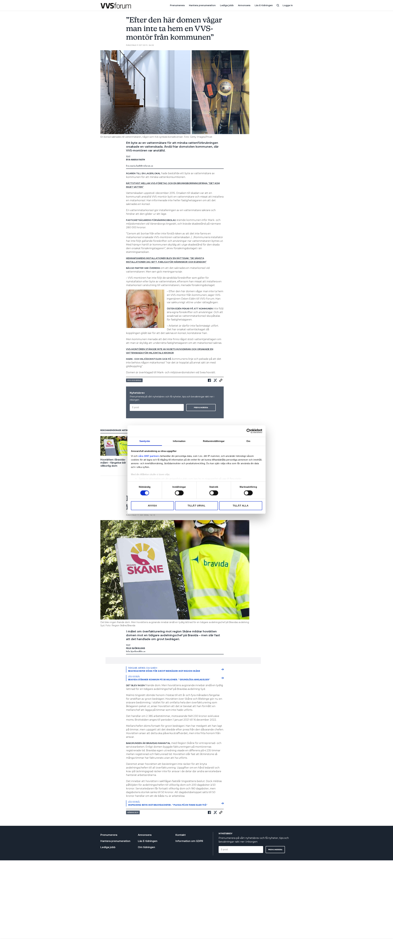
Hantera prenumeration (202, 5)
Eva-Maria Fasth (135, 159)
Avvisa (152, 505)
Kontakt (180, 834)
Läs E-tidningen (264, 5)
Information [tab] (179, 441)
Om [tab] (248, 441)
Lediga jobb (227, 5)
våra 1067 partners (149, 456)
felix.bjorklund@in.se (136, 651)
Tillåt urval (196, 505)
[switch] (179, 492)
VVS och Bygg (134, 380)
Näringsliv (133, 812)
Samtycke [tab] (144, 441)
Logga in (288, 5)
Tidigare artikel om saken (164, 669)
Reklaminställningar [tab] (214, 441)
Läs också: (169, 678)
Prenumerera (177, 5)
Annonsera (244, 5)
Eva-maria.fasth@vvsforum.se (139, 165)
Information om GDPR (189, 841)
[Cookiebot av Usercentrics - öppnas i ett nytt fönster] (248, 431)
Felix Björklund (135, 648)
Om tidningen (146, 847)
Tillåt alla (241, 505)
